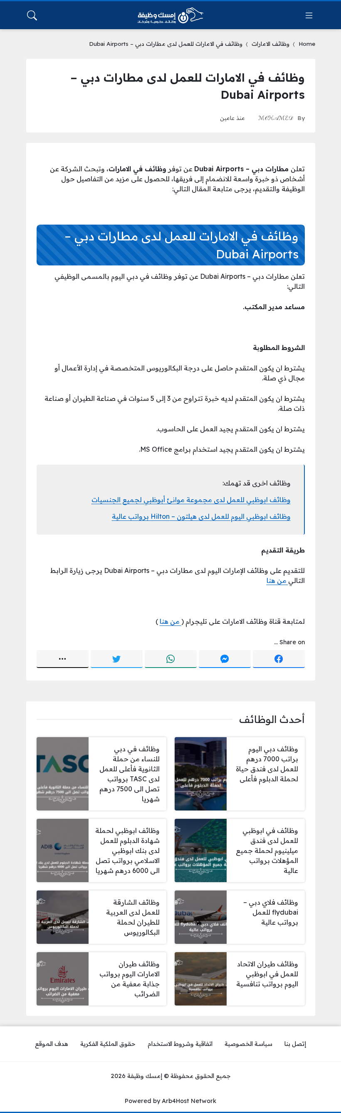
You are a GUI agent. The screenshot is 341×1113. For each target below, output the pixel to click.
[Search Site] (32, 15)
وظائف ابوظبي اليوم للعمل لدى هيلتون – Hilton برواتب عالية (201, 516)
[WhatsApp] (171, 659)
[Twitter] (117, 659)
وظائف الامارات (270, 43)
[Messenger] (225, 659)
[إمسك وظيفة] (170, 15)
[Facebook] (279, 659)
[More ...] (63, 659)
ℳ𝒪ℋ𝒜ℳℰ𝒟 (275, 117)
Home (307, 43)
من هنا (277, 580)
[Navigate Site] (309, 15)
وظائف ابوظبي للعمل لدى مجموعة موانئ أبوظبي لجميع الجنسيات (191, 499)
